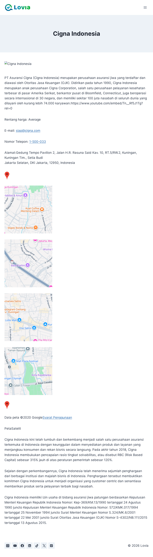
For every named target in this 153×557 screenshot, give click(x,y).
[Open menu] (145, 7)
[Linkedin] (29, 545)
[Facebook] (22, 545)
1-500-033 (37, 141)
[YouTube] (15, 545)
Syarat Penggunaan (57, 417)
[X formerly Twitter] (44, 545)
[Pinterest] (51, 545)
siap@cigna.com (28, 130)
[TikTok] (37, 545)
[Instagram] (7, 545)
